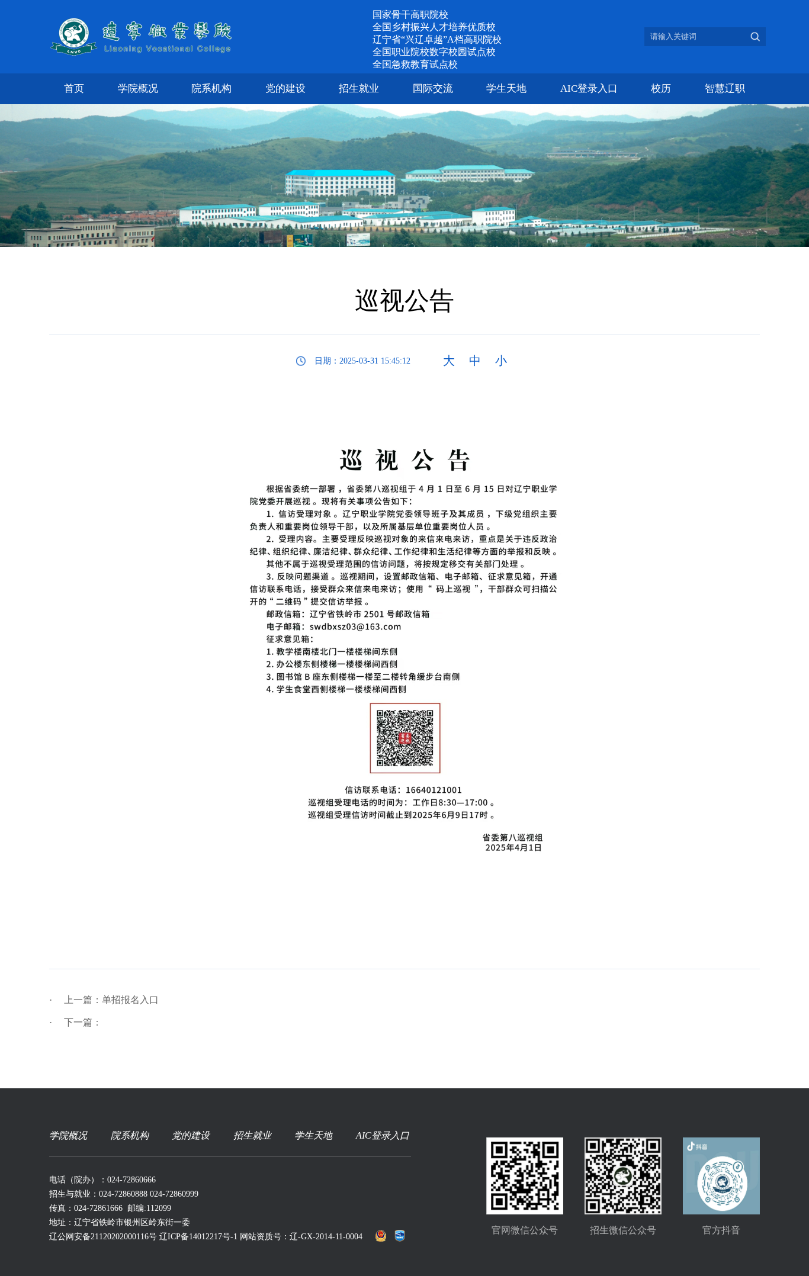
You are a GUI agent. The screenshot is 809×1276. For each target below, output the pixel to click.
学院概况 (138, 88)
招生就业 (359, 88)
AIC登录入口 (589, 88)
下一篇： (75, 1022)
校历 (661, 88)
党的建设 (285, 88)
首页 (74, 88)
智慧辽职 (725, 88)
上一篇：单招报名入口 (104, 1000)
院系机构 (211, 88)
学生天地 (506, 88)
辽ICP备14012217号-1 (198, 1236)
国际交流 (433, 88)
